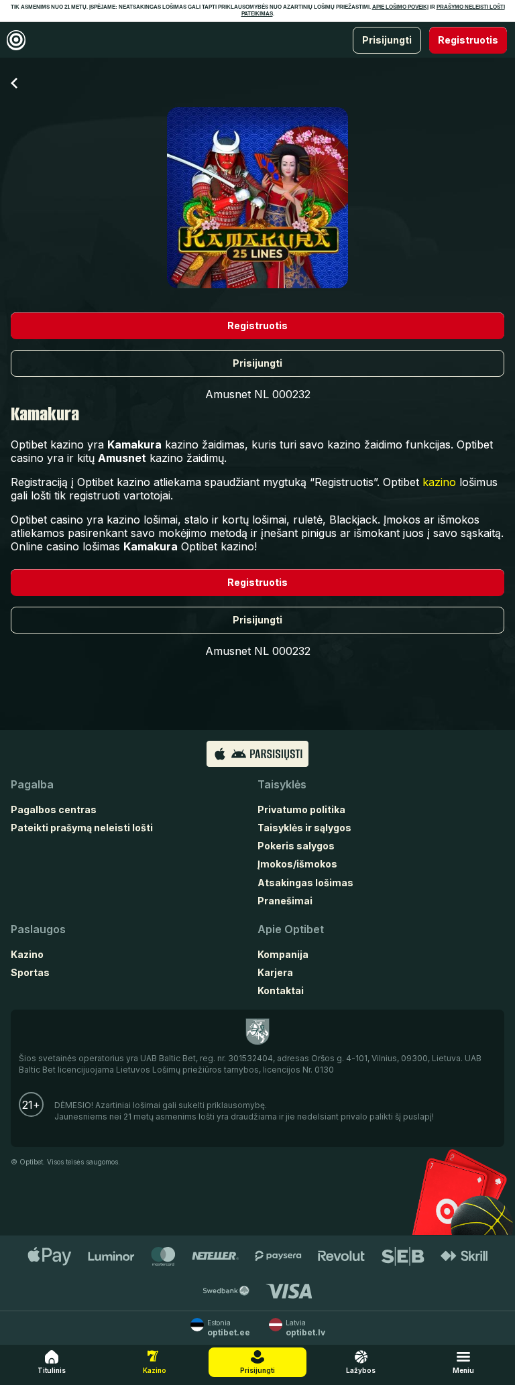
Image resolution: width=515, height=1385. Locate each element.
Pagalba (32, 784)
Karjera (275, 972)
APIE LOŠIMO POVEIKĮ (400, 7)
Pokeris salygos (296, 845)
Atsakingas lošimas (305, 882)
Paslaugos (38, 929)
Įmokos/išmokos (297, 863)
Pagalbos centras (54, 809)
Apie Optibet (291, 929)
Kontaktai (281, 990)
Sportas (30, 972)
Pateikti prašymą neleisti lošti (82, 827)
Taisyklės (282, 784)
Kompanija (283, 954)
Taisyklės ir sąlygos (304, 827)
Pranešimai (285, 900)
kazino (439, 482)
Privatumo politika (301, 809)
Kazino (27, 954)
